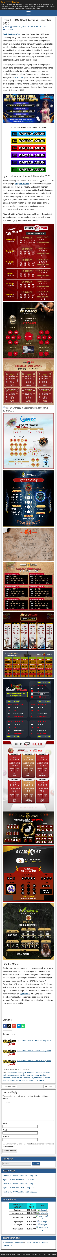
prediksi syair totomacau (29, 1075)
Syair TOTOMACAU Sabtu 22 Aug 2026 (34, 1040)
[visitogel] (42, 1219)
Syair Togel (25, 994)
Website (6, 1137)
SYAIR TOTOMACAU (38, 27)
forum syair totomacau (26, 1073)
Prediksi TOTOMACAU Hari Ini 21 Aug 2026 (20, 1184)
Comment (7, 1102)
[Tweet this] (9, 1026)
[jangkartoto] (42, 1213)
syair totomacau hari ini (12, 1080)
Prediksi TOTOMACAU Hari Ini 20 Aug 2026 (20, 1192)
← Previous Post (9, 1086)
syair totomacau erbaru (41, 1078)
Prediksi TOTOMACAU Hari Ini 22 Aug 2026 (20, 1176)
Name (5, 1123)
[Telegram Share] (19, 1026)
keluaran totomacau (43, 1073)
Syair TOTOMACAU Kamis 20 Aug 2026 (34, 1061)
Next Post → (49, 1086)
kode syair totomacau (11, 1075)
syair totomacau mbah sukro (33, 1080)
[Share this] (5, 1026)
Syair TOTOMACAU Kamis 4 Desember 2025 (27, 21)
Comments (9, 29)
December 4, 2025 (19, 27)
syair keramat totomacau (21, 1078)
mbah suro (18, 77)
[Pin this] (14, 1026)
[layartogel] (42, 1222)
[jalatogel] (42, 1210)
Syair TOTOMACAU (10, 2)
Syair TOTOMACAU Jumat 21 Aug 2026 (34, 1050)
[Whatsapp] (23, 1026)
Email (5, 1130)
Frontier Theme (50, 1254)
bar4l (7, 27)
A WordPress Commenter (13, 1243)
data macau (12, 1073)
